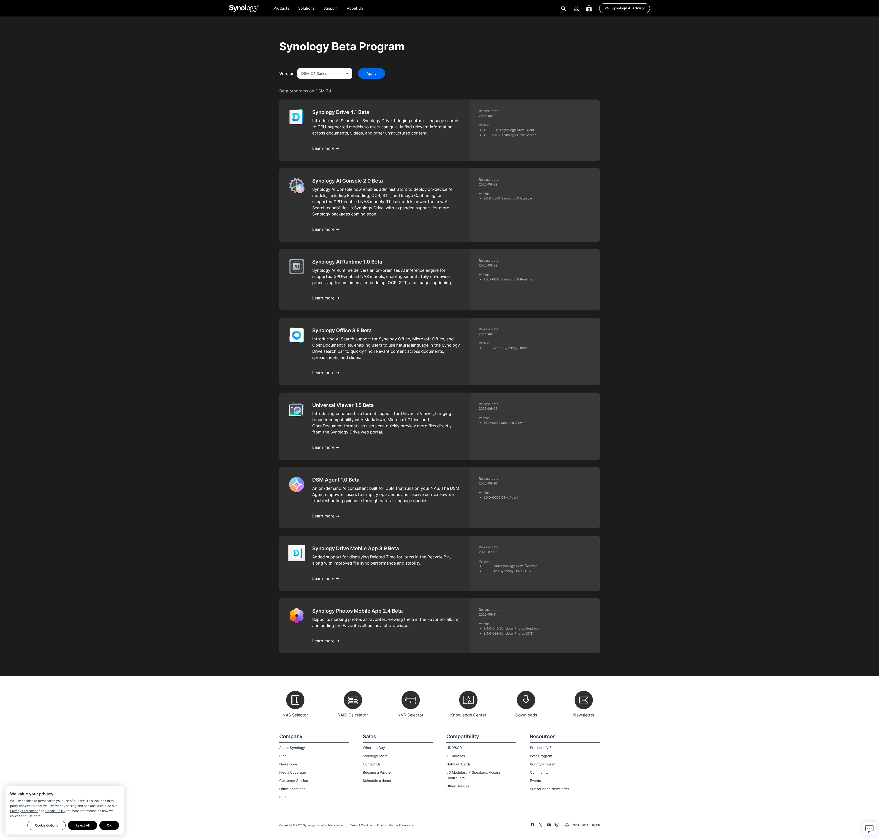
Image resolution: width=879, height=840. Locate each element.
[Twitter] (540, 825)
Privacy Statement (24, 811)
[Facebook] (532, 825)
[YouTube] (549, 825)
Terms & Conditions (362, 825)
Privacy (382, 825)
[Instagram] (557, 825)
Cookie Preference (401, 825)
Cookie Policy (55, 811)
